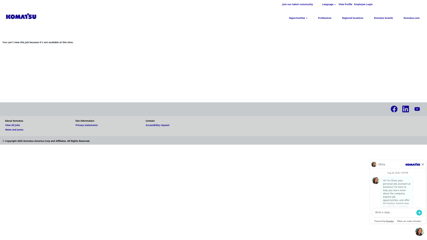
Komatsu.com (412, 18)
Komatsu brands (383, 18)
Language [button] (328, 4)
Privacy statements (87, 125)
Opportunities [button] (297, 18)
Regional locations (352, 18)
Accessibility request (157, 125)
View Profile (345, 4)
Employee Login (363, 4)
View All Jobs (12, 125)
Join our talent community (297, 4)
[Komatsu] (21, 16)
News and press (14, 129)
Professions (324, 18)
